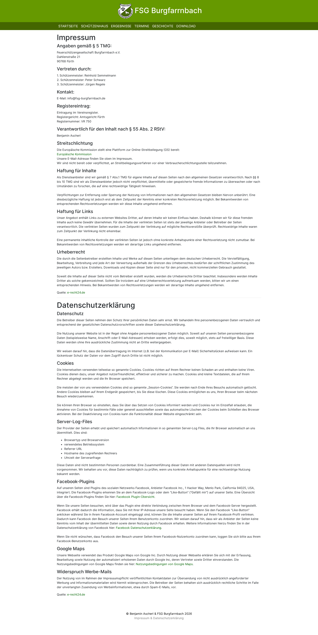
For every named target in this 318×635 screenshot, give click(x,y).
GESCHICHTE (162, 26)
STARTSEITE (68, 26)
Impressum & (143, 618)
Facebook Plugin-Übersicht (135, 497)
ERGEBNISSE (121, 26)
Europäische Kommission (74, 154)
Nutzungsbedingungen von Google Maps (164, 564)
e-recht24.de (76, 292)
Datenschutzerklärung (168, 618)
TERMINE (141, 26)
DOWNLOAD (186, 26)
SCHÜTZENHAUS (94, 26)
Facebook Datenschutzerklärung (138, 528)
